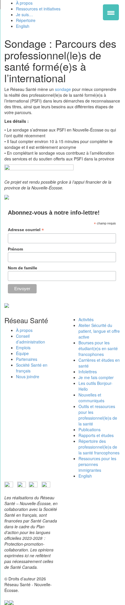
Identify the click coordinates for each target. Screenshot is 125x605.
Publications (89, 429)
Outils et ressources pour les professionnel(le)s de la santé (97, 415)
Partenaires (26, 359)
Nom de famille (22, 268)
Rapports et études (96, 435)
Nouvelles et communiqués (91, 397)
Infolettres (87, 371)
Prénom (15, 249)
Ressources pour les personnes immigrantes (97, 464)
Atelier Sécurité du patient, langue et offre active (99, 331)
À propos (24, 330)
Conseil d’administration (30, 339)
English (85, 476)
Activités (86, 319)
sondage (63, 89)
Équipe (22, 353)
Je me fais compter (96, 377)
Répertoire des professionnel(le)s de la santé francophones (98, 447)
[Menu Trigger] (111, 12)
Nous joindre (27, 376)
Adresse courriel (26, 230)
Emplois (23, 347)
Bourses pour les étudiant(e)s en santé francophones (98, 348)
